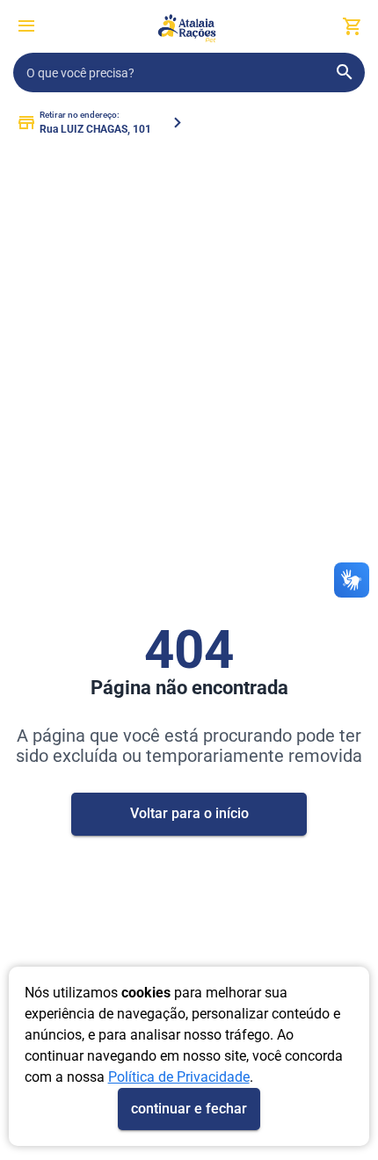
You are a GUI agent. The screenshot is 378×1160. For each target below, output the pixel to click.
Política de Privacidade (179, 1077)
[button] (26, 28)
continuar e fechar (189, 1108)
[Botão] (26, 26)
